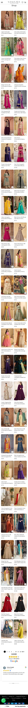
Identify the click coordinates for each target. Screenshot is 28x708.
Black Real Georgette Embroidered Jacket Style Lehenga (19, 192)
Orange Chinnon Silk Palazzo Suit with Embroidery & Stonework (7, 536)
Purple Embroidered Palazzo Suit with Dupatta (6, 166)
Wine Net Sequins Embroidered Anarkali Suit (19, 404)
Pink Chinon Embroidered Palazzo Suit (19, 139)
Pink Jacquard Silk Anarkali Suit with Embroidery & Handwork (7, 113)
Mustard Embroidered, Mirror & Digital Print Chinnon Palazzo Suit (6, 457)
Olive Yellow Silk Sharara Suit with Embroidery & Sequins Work (20, 33)
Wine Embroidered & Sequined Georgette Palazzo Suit (6, 139)
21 (18, 651)
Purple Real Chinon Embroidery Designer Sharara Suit (6, 271)
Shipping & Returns (20, 696)
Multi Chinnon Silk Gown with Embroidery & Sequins (7, 351)
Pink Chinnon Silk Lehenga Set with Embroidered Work (5, 245)
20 (16, 651)
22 (20, 651)
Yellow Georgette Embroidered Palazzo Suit (6, 219)
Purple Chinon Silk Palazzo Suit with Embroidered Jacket (6, 377)
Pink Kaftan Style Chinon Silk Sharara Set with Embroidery (20, 60)
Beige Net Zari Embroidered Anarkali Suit (6, 563)
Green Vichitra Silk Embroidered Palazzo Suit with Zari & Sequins (7, 192)
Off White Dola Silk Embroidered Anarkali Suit (6, 298)
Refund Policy (5, 698)
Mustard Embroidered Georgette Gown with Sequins (6, 324)
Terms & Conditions (16, 698)
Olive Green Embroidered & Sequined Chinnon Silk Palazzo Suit (7, 483)
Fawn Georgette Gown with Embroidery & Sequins (19, 510)
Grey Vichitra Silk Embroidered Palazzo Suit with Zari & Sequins (7, 430)
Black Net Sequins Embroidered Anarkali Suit (19, 615)
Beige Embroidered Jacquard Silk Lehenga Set (19, 351)
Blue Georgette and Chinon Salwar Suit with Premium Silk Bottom (20, 457)
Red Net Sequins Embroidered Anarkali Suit (6, 615)
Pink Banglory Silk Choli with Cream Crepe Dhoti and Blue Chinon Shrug (20, 563)
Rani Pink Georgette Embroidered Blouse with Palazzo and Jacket (20, 166)
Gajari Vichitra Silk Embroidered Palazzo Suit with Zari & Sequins (7, 33)
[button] (12, 28)
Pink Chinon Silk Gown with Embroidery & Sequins (19, 589)
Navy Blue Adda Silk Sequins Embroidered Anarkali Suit (19, 536)
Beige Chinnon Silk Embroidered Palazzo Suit (6, 86)
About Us (4, 696)
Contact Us (11, 696)
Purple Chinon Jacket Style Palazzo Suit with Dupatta (19, 483)
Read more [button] (5, 678)
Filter (7, 706)
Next (23, 651)
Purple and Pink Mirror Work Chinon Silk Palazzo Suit (20, 113)
